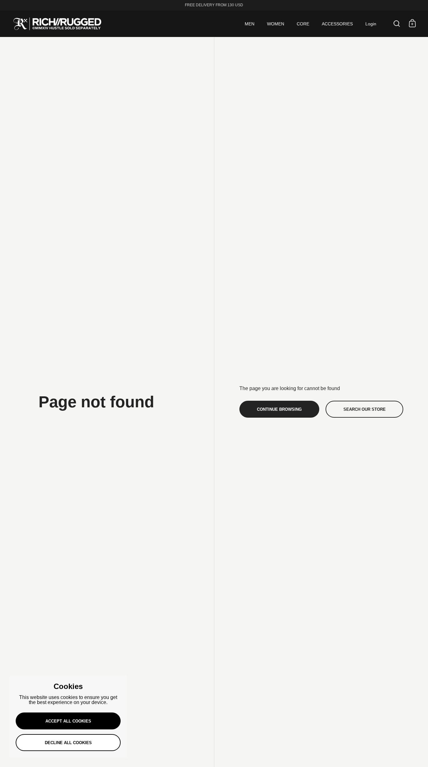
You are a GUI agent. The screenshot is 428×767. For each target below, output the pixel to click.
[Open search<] (397, 23)
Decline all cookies (68, 742)
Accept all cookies (68, 721)
